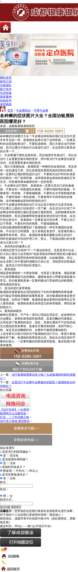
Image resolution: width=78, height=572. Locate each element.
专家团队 (6, 85)
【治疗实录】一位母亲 (14, 409)
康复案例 (6, 96)
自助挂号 (6, 100)
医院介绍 (6, 81)
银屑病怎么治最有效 (13, 413)
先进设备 (6, 92)
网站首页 (6, 77)
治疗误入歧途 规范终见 (15, 421)
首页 (10, 110)
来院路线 (6, 104)
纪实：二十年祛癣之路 (14, 417)
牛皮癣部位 (23, 110)
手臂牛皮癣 (41, 110)
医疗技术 (6, 89)
